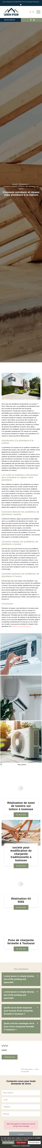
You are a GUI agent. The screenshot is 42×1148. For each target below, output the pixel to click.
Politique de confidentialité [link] (21, 1146)
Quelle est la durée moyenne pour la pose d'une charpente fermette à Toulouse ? (18, 1011)
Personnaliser (34, 1142)
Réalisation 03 (21, 900)
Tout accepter (8, 1142)
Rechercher (27, 12)
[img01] (21, 654)
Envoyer (21, 1134)
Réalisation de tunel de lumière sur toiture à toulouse (21, 806)
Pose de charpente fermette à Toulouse (21, 942)
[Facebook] (31, 20)
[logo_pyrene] (21, 764)
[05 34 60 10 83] (31, 12)
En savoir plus (21, 814)
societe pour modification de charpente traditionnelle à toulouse (21, 854)
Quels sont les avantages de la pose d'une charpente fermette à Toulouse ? (19, 1026)
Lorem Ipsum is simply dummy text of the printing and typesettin (19, 979)
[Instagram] (34, 20)
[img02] (21, 742)
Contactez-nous (9, 1057)
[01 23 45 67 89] (34, 12)
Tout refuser (21, 1142)
